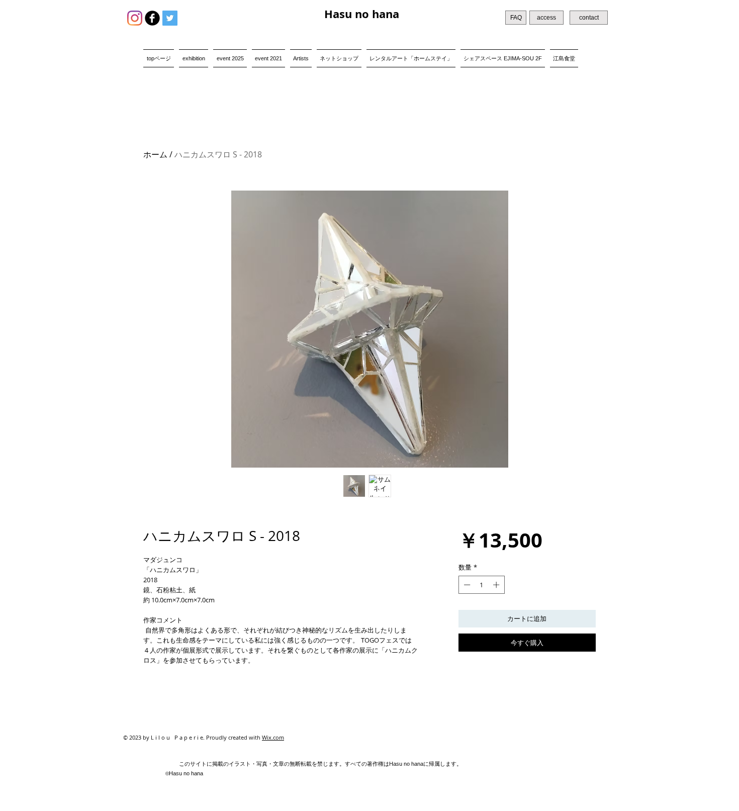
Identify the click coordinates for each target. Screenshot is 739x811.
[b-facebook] (152, 18)
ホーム (155, 154)
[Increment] (497, 584)
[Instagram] (134, 18)
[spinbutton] (481, 584)
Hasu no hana (361, 14)
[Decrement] (466, 584)
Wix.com (273, 737)
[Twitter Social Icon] (169, 18)
